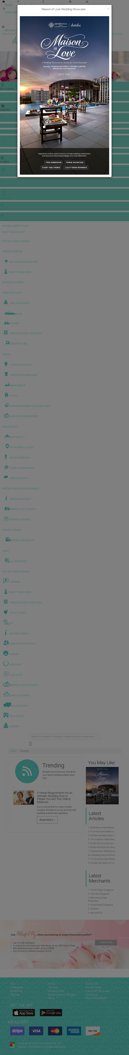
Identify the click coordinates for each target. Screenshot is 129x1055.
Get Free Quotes (54, 5)
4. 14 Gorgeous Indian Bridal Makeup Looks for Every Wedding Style (102, 839)
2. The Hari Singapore (98, 894)
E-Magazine (67, 23)
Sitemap (15, 994)
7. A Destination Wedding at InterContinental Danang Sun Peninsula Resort (102, 851)
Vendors (76, 5)
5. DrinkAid (93, 909)
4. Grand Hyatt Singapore (100, 905)
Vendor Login (44, 30)
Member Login (102, 30)
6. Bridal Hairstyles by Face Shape (102, 847)
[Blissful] (24, 1012)
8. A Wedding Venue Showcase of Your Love (102, 855)
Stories (47, 16)
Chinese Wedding (71, 16)
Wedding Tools (28, 5)
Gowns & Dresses (78, 9)
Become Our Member (73, 30)
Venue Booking (51, 9)
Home (9, 5)
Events (51, 983)
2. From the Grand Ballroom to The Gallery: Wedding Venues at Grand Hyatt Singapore (102, 831)
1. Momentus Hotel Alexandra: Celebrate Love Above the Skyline (102, 827)
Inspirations (95, 16)
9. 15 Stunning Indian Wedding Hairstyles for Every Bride (102, 859)
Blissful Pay (16, 991)
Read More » (47, 819)
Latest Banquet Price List (20, 12)
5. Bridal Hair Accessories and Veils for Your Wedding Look (102, 843)
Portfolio (101, 9)
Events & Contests (99, 5)
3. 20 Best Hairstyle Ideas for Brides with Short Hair (102, 835)
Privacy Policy (93, 987)
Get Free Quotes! (76, 34)
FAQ (12, 983)
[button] (115, 785)
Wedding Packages (93, 23)
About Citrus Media (96, 998)
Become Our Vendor (17, 30)
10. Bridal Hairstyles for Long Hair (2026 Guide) (102, 863)
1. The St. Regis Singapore (101, 890)
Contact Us (92, 983)
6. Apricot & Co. (95, 912)
